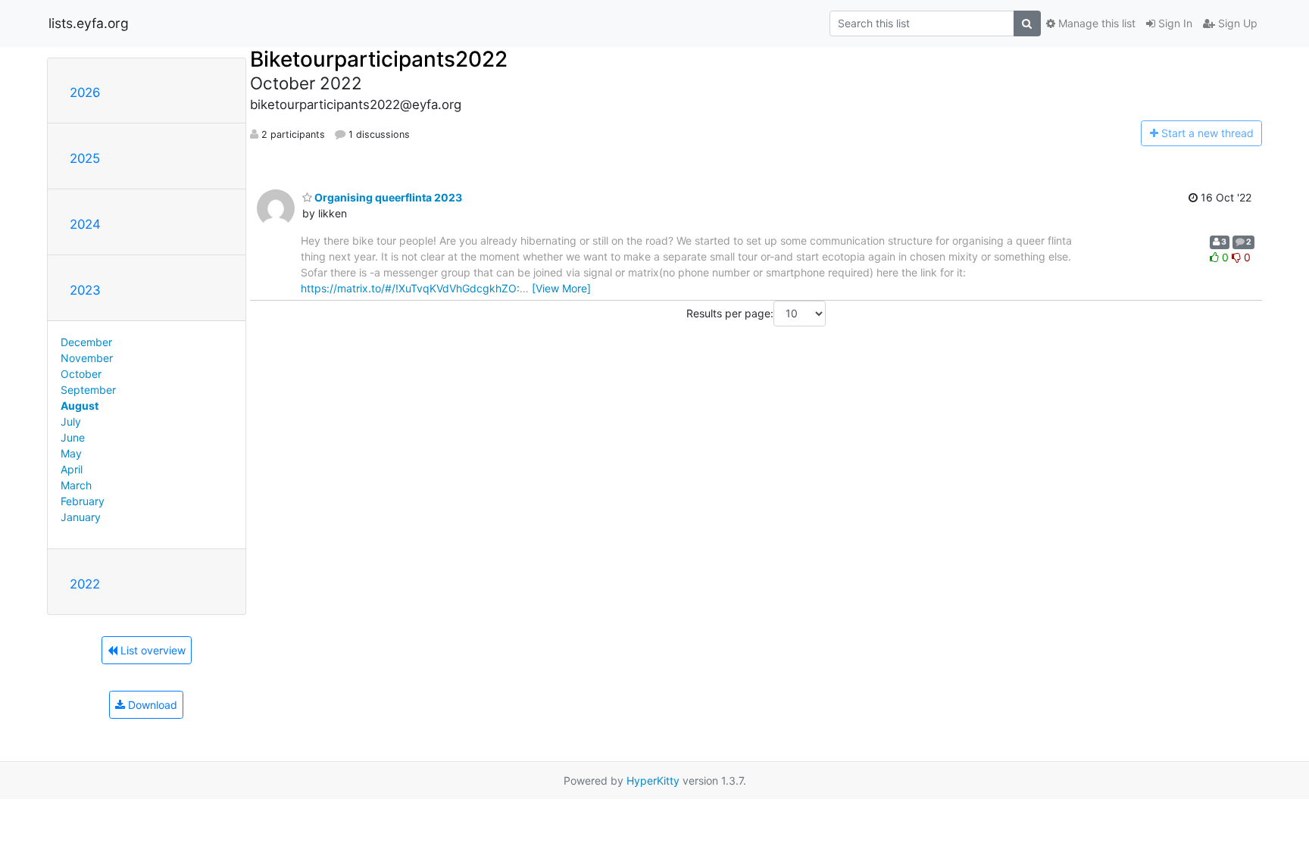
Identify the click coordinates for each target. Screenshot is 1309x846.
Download (151, 704)
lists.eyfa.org (88, 23)
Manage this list (1095, 23)
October (81, 373)
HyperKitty (652, 780)
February (83, 501)
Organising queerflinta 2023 (387, 197)
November (87, 357)
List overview (151, 650)
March (76, 485)
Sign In (1173, 23)
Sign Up (1236, 23)
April (72, 469)
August (79, 405)
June (73, 437)
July (71, 421)
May (71, 453)
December (86, 342)
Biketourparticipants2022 (379, 59)
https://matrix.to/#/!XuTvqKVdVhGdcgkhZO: (410, 288)
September (88, 389)
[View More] (561, 288)
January (81, 516)
